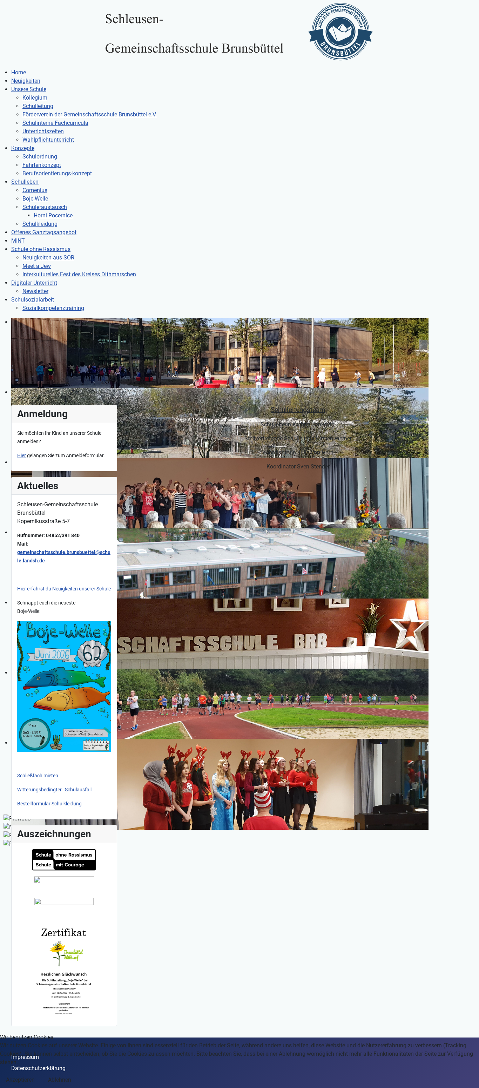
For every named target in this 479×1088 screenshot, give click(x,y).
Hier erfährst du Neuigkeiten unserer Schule (64, 589)
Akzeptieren (20, 1079)
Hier (21, 455)
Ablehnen (59, 1079)
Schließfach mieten (37, 775)
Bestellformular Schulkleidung (49, 803)
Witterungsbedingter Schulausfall (54, 789)
